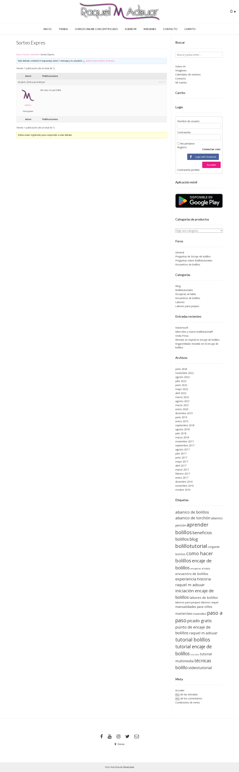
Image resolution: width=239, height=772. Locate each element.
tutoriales (194, 654)
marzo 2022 (182, 397)
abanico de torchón (192, 517)
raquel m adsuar (203, 632)
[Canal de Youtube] (110, 736)
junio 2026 (181, 369)
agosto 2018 (182, 429)
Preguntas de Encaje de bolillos (193, 256)
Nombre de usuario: (188, 121)
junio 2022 (181, 385)
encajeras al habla (200, 568)
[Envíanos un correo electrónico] (136, 736)
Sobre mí (130, 28)
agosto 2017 (182, 449)
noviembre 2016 (184, 485)
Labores (180, 302)
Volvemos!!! (181, 327)
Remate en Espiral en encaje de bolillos (197, 339)
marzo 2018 (182, 437)
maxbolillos (199, 613)
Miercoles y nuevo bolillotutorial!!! (194, 331)
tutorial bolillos (192, 639)
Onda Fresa (181, 335)
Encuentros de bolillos (187, 264)
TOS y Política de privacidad (119, 767)
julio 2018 (180, 433)
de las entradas (186, 694)
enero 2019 (181, 421)
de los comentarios (188, 698)
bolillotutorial (191, 545)
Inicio (47, 28)
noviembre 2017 (184, 441)
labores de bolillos (203, 597)
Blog (178, 286)
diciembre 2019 (184, 413)
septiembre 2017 (184, 445)
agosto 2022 (182, 377)
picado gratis (199, 620)
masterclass (183, 613)
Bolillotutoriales (184, 290)
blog (193, 539)
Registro (182, 147)
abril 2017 (180, 465)
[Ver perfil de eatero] (84, 60)
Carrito (190, 28)
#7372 (162, 82)
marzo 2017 (182, 469)
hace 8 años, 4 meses (103, 60)
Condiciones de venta (187, 702)
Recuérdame (187, 143)
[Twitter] (127, 736)
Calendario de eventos (188, 74)
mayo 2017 (181, 461)
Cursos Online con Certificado (96, 28)
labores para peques (187, 602)
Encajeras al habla (185, 294)
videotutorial (200, 667)
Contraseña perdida (188, 169)
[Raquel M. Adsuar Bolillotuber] (119, 11)
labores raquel (209, 602)
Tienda (63, 28)
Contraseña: (184, 132)
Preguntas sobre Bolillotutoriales (193, 260)
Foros (26, 54)
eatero (89, 60)
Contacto (170, 28)
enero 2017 (181, 477)
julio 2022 (180, 381)
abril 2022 (180, 393)
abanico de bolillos (192, 512)
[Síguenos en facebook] (101, 736)
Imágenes (149, 28)
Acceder (211, 164)
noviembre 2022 (184, 373)
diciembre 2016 (184, 481)
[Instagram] (118, 736)
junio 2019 (181, 417)
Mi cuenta (181, 82)
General (35, 54)
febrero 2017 (182, 473)
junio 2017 (181, 457)
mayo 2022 (181, 389)
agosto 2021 (182, 401)
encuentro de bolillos (191, 573)
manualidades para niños (193, 607)
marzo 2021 (182, 405)
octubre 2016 (182, 489)
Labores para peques (187, 306)
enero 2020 (181, 409)
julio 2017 (180, 453)
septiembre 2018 (184, 425)
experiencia (185, 579)
